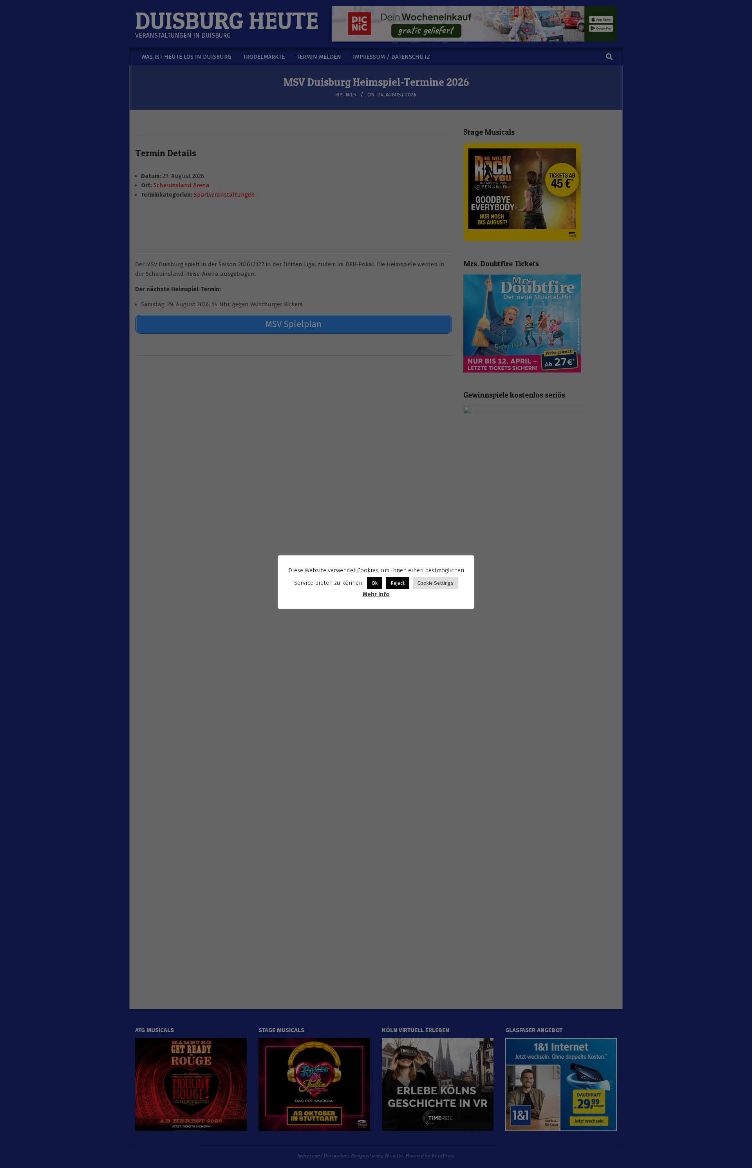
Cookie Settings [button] (436, 583)
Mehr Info (376, 594)
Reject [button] (397, 583)
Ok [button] (375, 583)
